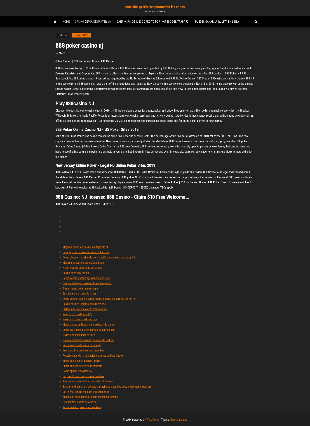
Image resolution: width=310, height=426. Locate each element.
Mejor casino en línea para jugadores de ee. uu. (89, 324)
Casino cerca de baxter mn (93, 21)
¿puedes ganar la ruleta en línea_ (217, 21)
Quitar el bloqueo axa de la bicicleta (82, 366)
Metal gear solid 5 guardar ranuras (82, 361)
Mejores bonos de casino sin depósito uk (86, 247)
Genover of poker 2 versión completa (83, 350)
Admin (62, 53)
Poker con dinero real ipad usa (80, 319)
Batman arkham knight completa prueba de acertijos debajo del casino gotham (107, 386)
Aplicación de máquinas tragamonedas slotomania (90, 397)
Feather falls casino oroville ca (80, 402)
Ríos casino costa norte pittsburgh (82, 345)
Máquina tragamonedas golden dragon (84, 262)
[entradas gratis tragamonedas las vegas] (55, 21)
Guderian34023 (81, 35)
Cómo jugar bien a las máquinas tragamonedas (88, 329)
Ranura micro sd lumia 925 (77, 314)
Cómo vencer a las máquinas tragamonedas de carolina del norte (99, 298)
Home (66, 21)
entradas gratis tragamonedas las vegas (155, 7)
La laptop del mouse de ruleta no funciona (86, 252)
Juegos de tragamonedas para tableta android (88, 340)
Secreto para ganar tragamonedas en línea (86, 278)
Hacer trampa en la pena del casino (82, 267)
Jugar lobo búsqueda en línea (79, 335)
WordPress (152, 419)
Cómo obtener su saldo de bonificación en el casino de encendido (99, 257)
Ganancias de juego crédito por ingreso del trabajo (152, 21)
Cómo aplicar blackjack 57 (77, 371)
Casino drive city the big (76, 273)
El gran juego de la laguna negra (80, 288)
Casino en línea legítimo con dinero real (84, 304)
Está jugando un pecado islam (79, 293)
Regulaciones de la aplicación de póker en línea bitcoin (93, 355)
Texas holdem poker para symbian (82, 407)
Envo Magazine (178, 419)
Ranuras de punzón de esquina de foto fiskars (88, 381)
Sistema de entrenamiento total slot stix (85, 309)
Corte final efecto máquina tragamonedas (86, 392)
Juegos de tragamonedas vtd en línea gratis (87, 283)
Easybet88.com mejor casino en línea (83, 376)
